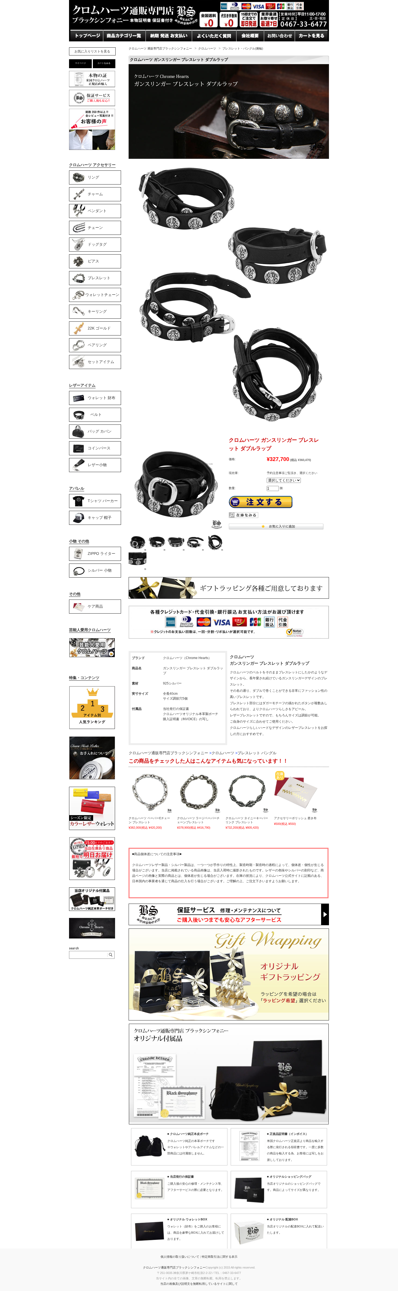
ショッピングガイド (122, 46)
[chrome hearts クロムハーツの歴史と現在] (92, 937)
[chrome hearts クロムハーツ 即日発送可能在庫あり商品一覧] (92, 879)
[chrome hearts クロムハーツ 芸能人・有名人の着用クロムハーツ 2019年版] (92, 656)
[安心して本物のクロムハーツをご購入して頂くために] (92, 87)
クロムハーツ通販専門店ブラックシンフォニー (174, 1267)
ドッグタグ (97, 244)
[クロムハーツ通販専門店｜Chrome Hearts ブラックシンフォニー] (199, 28)
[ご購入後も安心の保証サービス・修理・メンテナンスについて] (92, 106)
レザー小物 (97, 464)
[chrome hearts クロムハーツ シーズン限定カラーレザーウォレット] (92, 829)
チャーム (95, 194)
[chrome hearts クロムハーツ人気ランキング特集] (92, 728)
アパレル (76, 488)
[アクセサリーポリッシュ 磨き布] (296, 792)
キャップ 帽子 (100, 517)
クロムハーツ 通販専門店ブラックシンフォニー (160, 48)
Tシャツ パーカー (103, 500)
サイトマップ (250, 46)
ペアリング (97, 344)
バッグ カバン (100, 431)
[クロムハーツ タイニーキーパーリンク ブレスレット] (247, 792)
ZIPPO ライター (101, 553)
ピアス (93, 261)
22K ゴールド (99, 328)
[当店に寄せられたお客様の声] (92, 148)
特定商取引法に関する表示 (219, 1256)
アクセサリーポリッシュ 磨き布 (295, 818)
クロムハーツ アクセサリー (92, 165)
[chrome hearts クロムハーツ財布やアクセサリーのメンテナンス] (92, 778)
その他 (74, 594)
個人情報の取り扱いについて (180, 1256)
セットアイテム (101, 361)
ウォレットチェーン (102, 294)
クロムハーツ (207, 48)
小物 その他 (79, 541)
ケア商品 (95, 606)
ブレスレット (99, 277)
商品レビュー (205, 46)
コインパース (99, 448)
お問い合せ (157, 46)
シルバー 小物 (100, 570)
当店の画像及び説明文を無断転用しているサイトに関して (199, 1283)
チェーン (95, 227)
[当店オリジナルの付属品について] (92, 910)
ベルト (96, 414)
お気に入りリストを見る (92, 51)
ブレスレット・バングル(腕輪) (242, 48)
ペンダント (97, 210)
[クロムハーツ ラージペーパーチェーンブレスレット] (199, 792)
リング (93, 177)
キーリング (97, 311)
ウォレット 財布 (101, 397)
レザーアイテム (82, 385)
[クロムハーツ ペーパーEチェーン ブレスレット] (150, 792)
